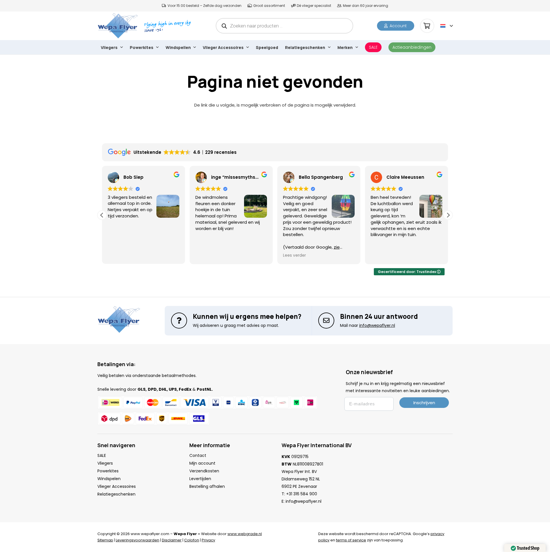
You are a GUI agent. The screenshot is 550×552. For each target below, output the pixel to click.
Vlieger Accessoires (116, 486)
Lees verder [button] (276, 255)
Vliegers (105, 463)
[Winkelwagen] (427, 25)
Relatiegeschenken (116, 494)
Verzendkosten (204, 471)
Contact (197, 455)
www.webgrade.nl (244, 534)
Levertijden (200, 479)
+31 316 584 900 (301, 494)
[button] (446, 25)
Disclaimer (172, 540)
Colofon (191, 540)
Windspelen (109, 479)
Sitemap (105, 540)
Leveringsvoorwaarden (137, 540)
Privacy (208, 540)
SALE (101, 455)
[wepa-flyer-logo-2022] (117, 26)
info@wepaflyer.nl (303, 501)
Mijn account (202, 463)
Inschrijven (424, 403)
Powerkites (108, 471)
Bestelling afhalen (207, 486)
